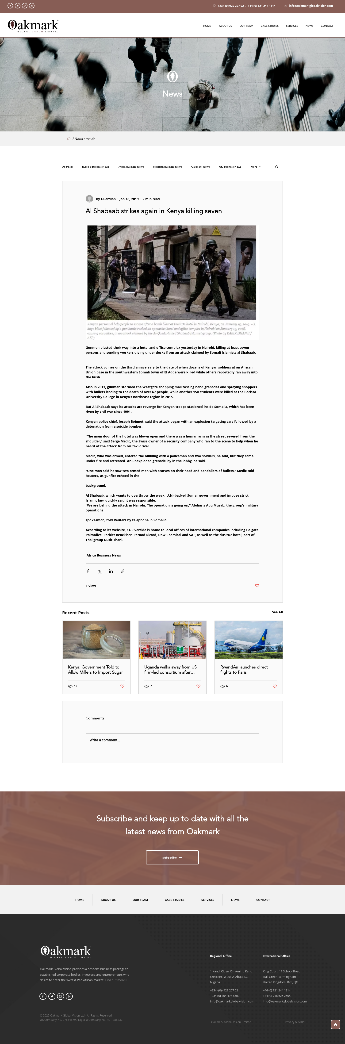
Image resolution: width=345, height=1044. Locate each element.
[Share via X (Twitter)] (99, 571)
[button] (277, 167)
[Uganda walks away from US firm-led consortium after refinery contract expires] (173, 640)
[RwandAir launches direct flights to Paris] (249, 640)
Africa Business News (131, 166)
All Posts (67, 166)
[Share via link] (122, 571)
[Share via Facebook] (88, 571)
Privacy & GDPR (295, 1022)
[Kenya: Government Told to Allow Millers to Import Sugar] (96, 640)
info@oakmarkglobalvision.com (232, 1001)
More (254, 166)
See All (277, 612)
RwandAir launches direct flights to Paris (244, 669)
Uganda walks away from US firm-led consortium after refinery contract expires (170, 669)
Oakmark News (200, 166)
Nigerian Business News (167, 166)
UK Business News (230, 166)
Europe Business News (95, 166)
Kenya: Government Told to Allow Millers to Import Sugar (95, 669)
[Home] (10, 5)
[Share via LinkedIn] (111, 571)
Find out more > (116, 980)
